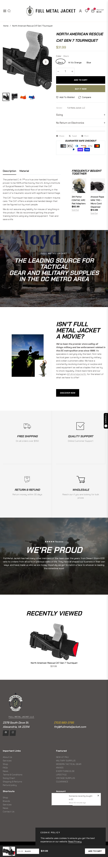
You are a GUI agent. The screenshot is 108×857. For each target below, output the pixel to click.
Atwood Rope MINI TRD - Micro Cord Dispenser (97, 201)
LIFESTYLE (61, 774)
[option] (27, 60)
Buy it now (80, 89)
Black (60, 62)
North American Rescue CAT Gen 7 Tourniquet (54, 662)
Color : (62, 56)
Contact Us (8, 811)
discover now (67, 393)
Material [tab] (24, 171)
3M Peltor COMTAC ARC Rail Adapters (79, 200)
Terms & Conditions (12, 774)
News (5, 771)
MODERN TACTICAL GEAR (68, 764)
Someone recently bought (80, 796)
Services (7, 760)
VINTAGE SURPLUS (65, 778)
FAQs (5, 767)
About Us (7, 757)
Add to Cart (95, 851)
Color (20, 851)
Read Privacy (75, 841)
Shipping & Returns (12, 781)
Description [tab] (9, 171)
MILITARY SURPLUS (66, 760)
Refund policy (10, 785)
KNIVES (59, 767)
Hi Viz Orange (75, 62)
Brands (6, 801)
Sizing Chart (9, 778)
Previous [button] (9, 62)
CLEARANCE (62, 781)
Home (5, 26)
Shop (5, 764)
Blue (89, 62)
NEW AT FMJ (62, 757)
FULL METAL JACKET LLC (21, 717)
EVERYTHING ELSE (65, 771)
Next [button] (46, 62)
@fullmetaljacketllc (76, 374)
